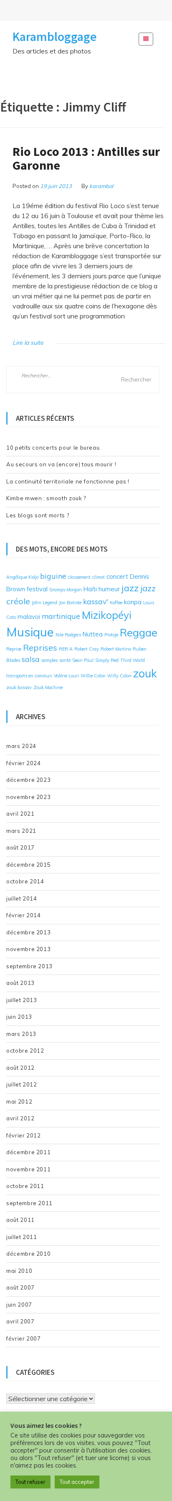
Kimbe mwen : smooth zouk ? (46, 498)
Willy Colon (119, 676)
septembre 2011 (29, 1203)
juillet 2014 (21, 898)
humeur (109, 589)
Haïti (90, 589)
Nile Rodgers (68, 635)
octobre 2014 (25, 881)
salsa (31, 659)
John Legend (44, 602)
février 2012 (23, 1135)
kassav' (95, 601)
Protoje (111, 635)
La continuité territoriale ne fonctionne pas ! (67, 481)
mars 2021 (21, 830)
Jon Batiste (70, 602)
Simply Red (107, 660)
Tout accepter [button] (77, 1481)
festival (37, 589)
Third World (132, 660)
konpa (133, 602)
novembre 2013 (28, 949)
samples (49, 660)
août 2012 (20, 1067)
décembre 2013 (28, 932)
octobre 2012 (25, 1050)
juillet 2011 (21, 1237)
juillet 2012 (21, 1084)
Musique (30, 631)
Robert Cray (86, 649)
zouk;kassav (19, 687)
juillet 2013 (21, 1000)
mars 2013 (21, 1033)
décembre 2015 (28, 864)
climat (98, 577)
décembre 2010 (28, 1253)
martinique (61, 616)
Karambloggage (55, 36)
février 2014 (23, 915)
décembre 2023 (28, 779)
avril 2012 (20, 1118)
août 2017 (20, 847)
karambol (101, 186)
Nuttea (93, 634)
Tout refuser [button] (30, 1481)
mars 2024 (21, 746)
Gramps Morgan (65, 590)
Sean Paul (83, 660)
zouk (145, 673)
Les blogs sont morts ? (37, 515)
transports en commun (29, 676)
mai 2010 (19, 1270)
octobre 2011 (25, 1186)
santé (65, 660)
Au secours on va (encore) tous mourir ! (61, 464)
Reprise (13, 649)
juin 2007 (19, 1304)
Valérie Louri (66, 676)
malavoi (29, 617)
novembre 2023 (28, 797)
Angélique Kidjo (22, 577)
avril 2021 (20, 813)
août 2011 (20, 1219)
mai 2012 (19, 1101)
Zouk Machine (48, 687)
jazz (130, 587)
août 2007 (20, 1287)
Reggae (138, 632)
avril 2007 (20, 1321)
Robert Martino (116, 649)
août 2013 (20, 982)
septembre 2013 (29, 966)
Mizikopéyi (107, 614)
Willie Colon (93, 676)
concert (117, 576)
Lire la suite (28, 342)
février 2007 (23, 1338)
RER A (66, 649)
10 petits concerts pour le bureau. (53, 447)
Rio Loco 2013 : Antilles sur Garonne (86, 158)
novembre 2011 (28, 1169)
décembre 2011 (28, 1152)
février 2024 (23, 763)
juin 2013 (19, 1016)
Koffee (116, 602)
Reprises (40, 647)
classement (79, 577)
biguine (53, 575)
